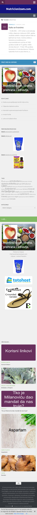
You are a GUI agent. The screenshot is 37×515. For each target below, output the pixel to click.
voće (8, 199)
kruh (17, 189)
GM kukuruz (26, 184)
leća (26, 189)
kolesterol (10, 188)
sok (18, 194)
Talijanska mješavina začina (11, 106)
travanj (4, 196)
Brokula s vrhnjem (7, 387)
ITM (19, 186)
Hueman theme (28, 506)
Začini (3, 473)
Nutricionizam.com (18, 8)
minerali (31, 189)
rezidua (15, 194)
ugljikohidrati (10, 196)
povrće (26, 192)
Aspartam (4, 452)
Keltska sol (6, 136)
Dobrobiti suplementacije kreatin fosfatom (15, 110)
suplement (24, 194)
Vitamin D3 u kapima (9, 155)
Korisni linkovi (5, 362)
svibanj (31, 194)
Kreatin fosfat (7, 114)
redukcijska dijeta (9, 194)
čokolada (12, 199)
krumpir (21, 189)
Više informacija (19, 513)
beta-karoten (25, 181)
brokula (30, 181)
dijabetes (4, 184)
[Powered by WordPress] (12, 506)
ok (26, 513)
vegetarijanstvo (21, 196)
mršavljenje (8, 191)
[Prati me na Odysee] (34, 62)
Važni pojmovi (5, 450)
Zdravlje (12, 24)
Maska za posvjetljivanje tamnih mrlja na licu (16, 102)
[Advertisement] (18, 324)
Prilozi (3, 385)
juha (21, 186)
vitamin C (31, 196)
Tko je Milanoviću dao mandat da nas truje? (14, 411)
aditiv (4, 181)
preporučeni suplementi (10, 131)
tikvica (34, 194)
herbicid (9, 186)
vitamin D (3, 199)
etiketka (12, 183)
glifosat (19, 184)
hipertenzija (14, 186)
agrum (7, 181)
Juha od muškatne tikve (10, 118)
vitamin (27, 196)
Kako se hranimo (16, 27)
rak (30, 191)
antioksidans (15, 181)
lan (24, 189)
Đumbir (3, 475)
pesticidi (21, 192)
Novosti (3, 408)
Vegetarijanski (10, 385)
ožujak (17, 192)
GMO (4, 186)
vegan (16, 196)
